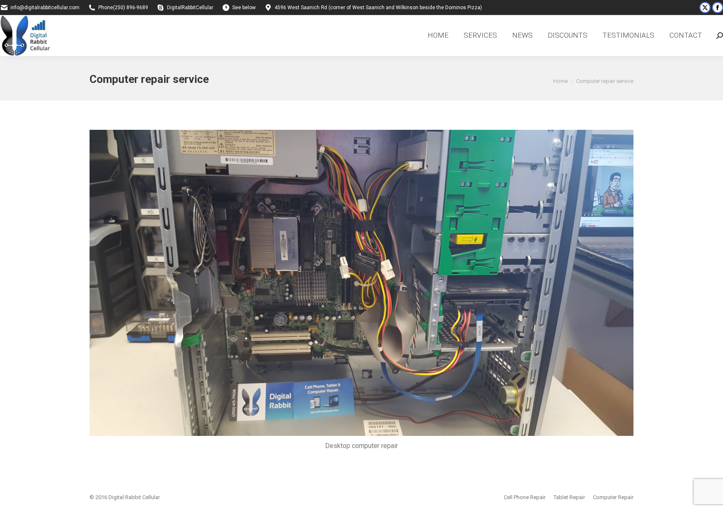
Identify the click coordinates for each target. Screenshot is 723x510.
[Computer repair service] (361, 283)
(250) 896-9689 (130, 7)
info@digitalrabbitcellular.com (44, 7)
